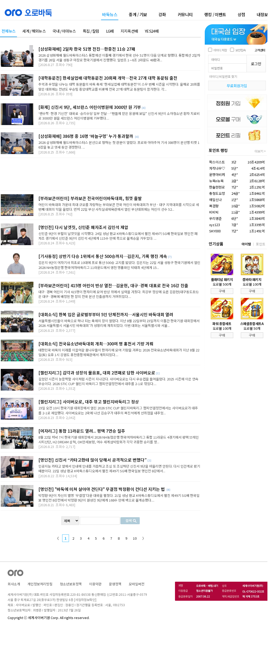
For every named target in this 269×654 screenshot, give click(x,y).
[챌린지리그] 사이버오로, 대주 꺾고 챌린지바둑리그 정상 (88, 401)
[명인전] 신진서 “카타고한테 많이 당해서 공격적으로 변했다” (92, 460)
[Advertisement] (100, 174)
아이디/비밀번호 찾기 (223, 76)
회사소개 (14, 583)
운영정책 (115, 583)
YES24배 (152, 31)
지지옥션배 (129, 31)
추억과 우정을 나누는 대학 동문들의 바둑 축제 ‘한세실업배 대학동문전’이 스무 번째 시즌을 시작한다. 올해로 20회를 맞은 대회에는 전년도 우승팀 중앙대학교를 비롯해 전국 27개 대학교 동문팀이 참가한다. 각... (119, 86)
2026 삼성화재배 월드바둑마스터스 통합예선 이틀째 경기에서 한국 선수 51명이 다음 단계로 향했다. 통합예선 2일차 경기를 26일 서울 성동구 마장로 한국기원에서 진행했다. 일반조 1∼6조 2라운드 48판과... (119, 57)
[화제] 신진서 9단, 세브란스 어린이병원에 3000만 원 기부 (89, 107)
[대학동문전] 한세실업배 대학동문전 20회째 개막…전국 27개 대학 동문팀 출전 (107, 78)
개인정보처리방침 (39, 583)
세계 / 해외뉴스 (34, 31)
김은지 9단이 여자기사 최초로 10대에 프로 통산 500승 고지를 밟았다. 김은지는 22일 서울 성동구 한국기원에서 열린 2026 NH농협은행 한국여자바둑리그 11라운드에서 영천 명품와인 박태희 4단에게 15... (119, 265)
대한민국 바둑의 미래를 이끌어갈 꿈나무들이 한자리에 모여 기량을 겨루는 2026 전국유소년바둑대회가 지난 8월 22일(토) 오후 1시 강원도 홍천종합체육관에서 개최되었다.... (118, 352)
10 (135, 538)
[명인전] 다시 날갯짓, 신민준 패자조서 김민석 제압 (83, 227)
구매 (222, 290)
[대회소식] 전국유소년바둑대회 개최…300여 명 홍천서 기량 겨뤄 (95, 343)
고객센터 (260, 50)
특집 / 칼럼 (91, 31)
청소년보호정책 (71, 583)
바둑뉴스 (109, 14)
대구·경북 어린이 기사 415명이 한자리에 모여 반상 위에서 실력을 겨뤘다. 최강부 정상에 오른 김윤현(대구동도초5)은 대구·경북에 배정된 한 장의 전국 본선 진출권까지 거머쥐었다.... (118, 294)
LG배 (110, 31)
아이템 (246, 243)
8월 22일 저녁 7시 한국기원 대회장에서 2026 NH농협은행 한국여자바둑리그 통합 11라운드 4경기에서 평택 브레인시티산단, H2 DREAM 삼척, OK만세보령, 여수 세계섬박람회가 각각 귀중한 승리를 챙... (118, 439)
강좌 (162, 14)
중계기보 (138, 14)
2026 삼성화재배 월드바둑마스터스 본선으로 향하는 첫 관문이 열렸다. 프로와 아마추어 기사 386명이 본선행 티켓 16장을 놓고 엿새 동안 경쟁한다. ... (119, 145)
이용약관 (95, 583)
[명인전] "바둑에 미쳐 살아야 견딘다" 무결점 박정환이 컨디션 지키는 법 (102, 489)
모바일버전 (136, 583)
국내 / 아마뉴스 (64, 31)
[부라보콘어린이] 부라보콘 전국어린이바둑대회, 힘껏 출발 (90, 198)
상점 (241, 14)
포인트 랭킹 (218, 150)
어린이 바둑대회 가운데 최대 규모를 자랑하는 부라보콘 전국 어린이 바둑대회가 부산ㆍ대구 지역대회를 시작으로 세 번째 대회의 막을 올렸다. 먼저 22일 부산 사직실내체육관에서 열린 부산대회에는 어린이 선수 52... (118, 207)
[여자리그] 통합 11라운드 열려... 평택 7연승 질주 (81, 431)
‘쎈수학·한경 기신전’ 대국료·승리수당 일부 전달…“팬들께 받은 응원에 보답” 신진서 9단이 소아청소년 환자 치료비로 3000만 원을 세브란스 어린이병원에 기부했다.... (119, 116)
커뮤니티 (185, 14)
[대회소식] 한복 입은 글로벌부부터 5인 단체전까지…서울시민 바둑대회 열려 (105, 314)
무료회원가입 (237, 85)
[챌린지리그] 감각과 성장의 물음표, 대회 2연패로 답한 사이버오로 (96, 372)
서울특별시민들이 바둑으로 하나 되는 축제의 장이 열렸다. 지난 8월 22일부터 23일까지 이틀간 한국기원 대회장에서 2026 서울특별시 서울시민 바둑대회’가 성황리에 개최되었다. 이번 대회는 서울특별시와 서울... (119, 323)
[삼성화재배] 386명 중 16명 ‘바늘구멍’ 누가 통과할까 (86, 136)
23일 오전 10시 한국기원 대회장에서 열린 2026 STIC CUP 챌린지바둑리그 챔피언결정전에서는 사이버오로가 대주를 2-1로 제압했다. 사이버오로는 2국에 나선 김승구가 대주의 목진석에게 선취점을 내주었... (118, 410)
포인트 (260, 243)
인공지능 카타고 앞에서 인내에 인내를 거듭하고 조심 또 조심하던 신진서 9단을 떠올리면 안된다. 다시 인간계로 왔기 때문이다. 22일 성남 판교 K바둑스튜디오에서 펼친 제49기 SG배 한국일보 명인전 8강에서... (119, 468)
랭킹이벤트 (215, 14)
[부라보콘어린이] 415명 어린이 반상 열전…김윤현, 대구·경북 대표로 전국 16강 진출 (113, 285)
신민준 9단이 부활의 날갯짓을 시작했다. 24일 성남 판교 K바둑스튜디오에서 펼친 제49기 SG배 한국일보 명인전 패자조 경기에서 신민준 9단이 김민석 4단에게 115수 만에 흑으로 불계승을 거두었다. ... (117, 236)
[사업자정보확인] (85, 599)
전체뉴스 (8, 31)
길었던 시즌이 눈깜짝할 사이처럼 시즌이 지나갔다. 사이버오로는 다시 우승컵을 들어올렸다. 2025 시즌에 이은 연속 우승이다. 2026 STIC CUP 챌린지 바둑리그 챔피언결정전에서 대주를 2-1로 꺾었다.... (118, 381)
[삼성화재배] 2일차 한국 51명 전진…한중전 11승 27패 (86, 49)
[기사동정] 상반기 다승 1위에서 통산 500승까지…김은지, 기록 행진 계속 (102, 256)
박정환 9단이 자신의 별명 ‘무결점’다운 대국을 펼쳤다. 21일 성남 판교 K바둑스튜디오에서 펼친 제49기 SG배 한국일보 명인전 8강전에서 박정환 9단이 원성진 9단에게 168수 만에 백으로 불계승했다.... (119, 498)
